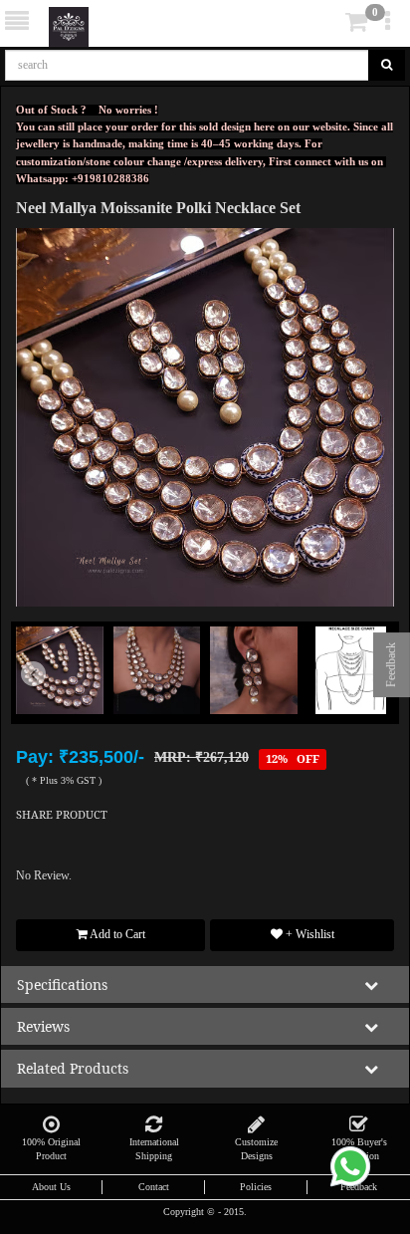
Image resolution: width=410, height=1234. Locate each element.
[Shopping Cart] (326, 26)
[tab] (328, 22)
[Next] (365, 701)
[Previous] (44, 701)
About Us (51, 1186)
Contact (153, 1186)
